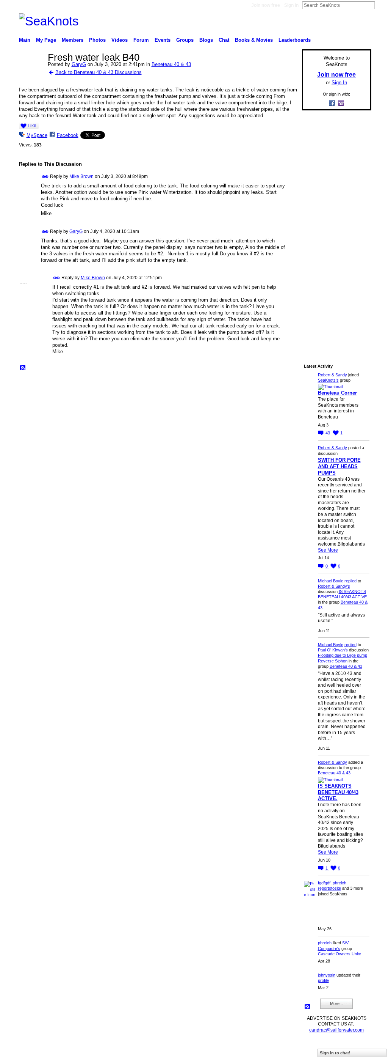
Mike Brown (81, 176)
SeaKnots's (328, 380)
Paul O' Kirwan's (333, 650)
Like (32, 125)
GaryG (79, 64)
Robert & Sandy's (334, 586)
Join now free (265, 5)
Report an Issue (315, 1048)
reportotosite (329, 888)
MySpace (37, 135)
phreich (339, 883)
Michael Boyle (330, 581)
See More (328, 550)
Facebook (67, 135)
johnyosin (326, 975)
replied (350, 581)
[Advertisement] (334, 230)
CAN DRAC (71, 1048)
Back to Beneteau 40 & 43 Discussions (98, 72)
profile (323, 980)
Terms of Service (354, 1048)
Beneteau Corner (337, 393)
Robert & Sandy (332, 375)
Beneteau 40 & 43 (171, 64)
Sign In (291, 5)
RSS (23, 368)
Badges (285, 1048)
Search (381, 5)
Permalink (45, 176)
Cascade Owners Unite (339, 954)
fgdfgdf (324, 883)
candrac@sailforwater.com (336, 1030)
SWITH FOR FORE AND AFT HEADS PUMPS (339, 466)
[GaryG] (31, 73)
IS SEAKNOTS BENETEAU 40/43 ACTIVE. (338, 792)
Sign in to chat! (335, 1053)
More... (336, 1003)
